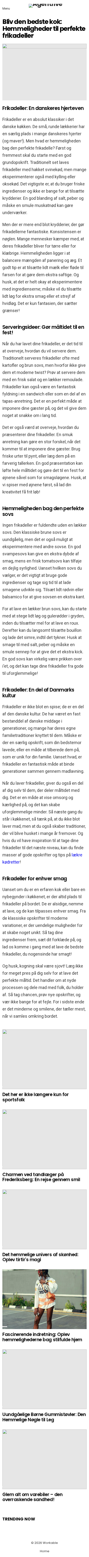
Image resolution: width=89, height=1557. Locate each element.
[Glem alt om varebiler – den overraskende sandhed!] (44, 1459)
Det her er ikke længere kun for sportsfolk (35, 1097)
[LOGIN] (84, 6)
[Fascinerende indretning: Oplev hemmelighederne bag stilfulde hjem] (44, 1299)
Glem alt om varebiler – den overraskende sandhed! (32, 1497)
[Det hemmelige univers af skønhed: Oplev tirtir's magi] (44, 1219)
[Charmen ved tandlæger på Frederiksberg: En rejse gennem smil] (44, 1139)
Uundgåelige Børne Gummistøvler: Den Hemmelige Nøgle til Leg (44, 1417)
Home (44, 1551)
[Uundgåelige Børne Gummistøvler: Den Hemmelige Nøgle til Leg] (44, 1379)
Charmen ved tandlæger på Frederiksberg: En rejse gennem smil (41, 1177)
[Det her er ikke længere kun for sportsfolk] (44, 1059)
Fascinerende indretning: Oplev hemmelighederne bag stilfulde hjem (42, 1337)
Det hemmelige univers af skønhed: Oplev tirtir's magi (40, 1257)
